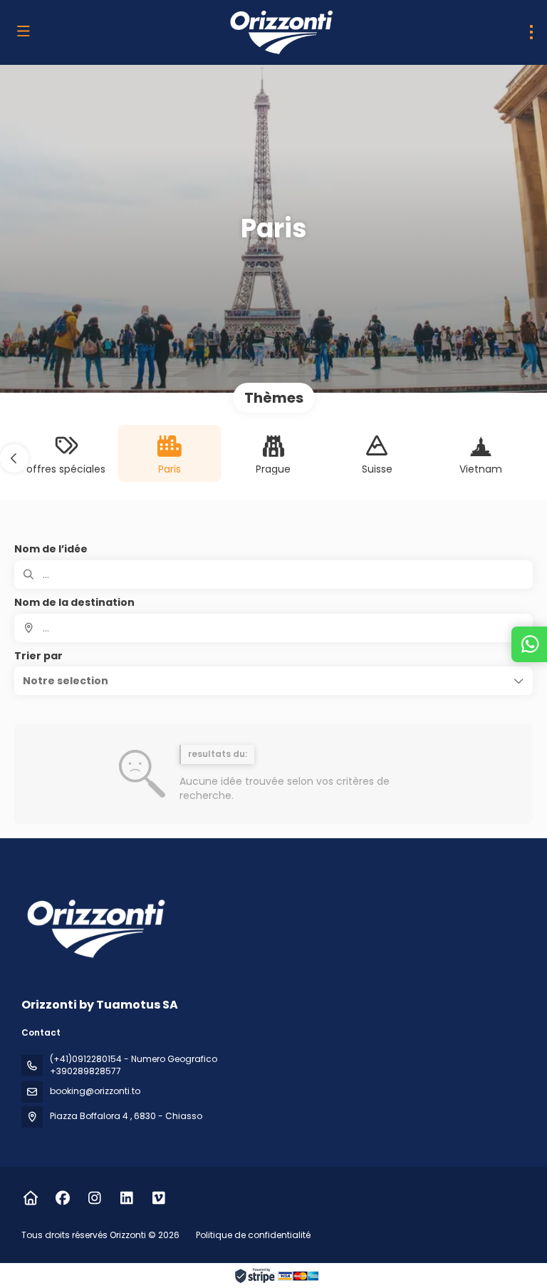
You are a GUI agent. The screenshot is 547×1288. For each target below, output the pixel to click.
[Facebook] (62, 1198)
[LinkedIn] (126, 1198)
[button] (14, 458)
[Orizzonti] (94, 928)
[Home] (30, 1198)
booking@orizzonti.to (95, 1091)
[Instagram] (94, 1198)
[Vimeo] (158, 1198)
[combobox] (273, 628)
